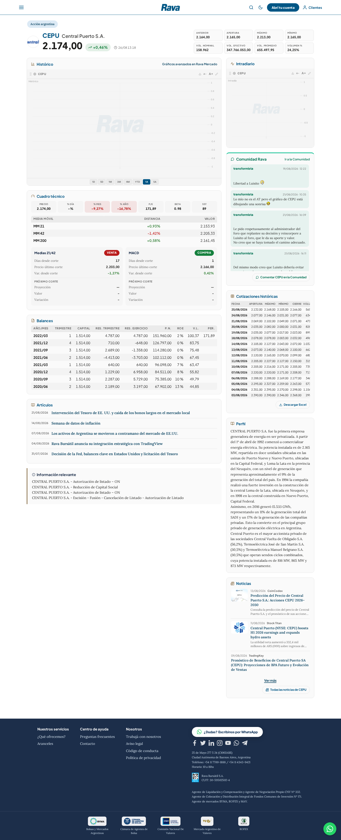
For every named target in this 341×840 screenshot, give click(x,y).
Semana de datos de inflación (75, 423)
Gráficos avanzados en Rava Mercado (189, 64)
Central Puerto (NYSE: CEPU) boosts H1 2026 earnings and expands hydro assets (279, 632)
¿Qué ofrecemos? (51, 736)
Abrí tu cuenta (283, 7)
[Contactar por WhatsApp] (329, 828)
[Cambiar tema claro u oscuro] (260, 7)
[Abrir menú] (21, 7)
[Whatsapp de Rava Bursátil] (236, 743)
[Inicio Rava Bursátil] (170, 7)
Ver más (270, 680)
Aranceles (45, 743)
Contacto (87, 743)
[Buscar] (251, 7)
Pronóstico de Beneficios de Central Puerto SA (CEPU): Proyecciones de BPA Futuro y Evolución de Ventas (270, 664)
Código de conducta (142, 751)
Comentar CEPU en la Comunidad (283, 277)
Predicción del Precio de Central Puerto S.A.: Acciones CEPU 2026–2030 (278, 600)
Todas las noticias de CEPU (288, 689)
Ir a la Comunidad (297, 159)
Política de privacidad (143, 758)
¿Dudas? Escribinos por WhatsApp (231, 732)
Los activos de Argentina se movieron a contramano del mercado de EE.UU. (114, 433)
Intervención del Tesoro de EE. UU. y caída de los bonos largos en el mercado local (120, 412)
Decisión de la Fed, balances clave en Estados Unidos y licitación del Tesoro (114, 453)
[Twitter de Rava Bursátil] (203, 743)
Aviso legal (134, 743)
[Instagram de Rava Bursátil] (219, 743)
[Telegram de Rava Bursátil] (245, 743)
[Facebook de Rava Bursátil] (194, 743)
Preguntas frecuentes (97, 736)
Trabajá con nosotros (143, 736)
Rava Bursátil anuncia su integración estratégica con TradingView (107, 443)
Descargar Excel (295, 404)
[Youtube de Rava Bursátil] (228, 743)
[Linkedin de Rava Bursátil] (211, 743)
